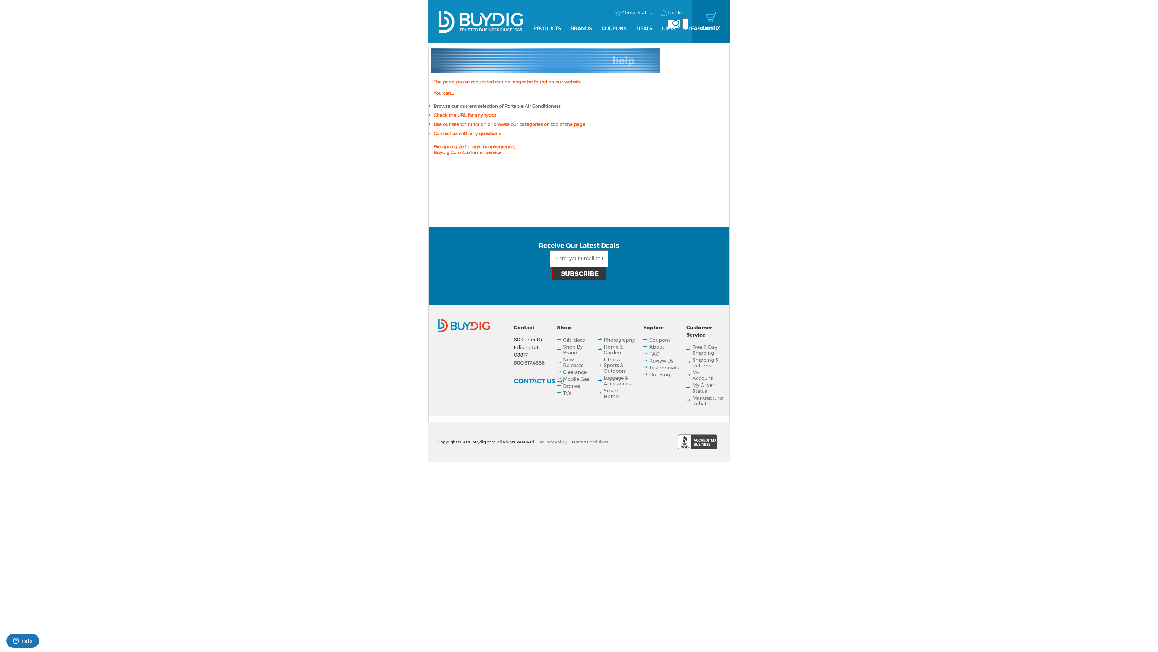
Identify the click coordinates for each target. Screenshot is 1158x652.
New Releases (573, 362)
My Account (702, 375)
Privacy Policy (553, 442)
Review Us (661, 361)
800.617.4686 (529, 363)
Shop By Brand (573, 350)
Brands (581, 28)
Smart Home (611, 393)
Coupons (614, 28)
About (656, 347)
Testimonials (664, 368)
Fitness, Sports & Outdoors (615, 365)
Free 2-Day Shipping (704, 350)
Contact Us (535, 381)
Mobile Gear (577, 379)
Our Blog (659, 375)
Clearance (700, 28)
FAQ (654, 354)
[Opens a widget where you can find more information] (22, 641)
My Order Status (703, 388)
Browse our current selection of (497, 106)
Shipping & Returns (705, 363)
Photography (619, 340)
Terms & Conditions (589, 442)
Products (547, 28)
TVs (567, 393)
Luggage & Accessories (617, 381)
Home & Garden (613, 350)
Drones (571, 386)
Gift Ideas (574, 340)
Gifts (669, 28)
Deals (644, 28)
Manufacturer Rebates (708, 401)
